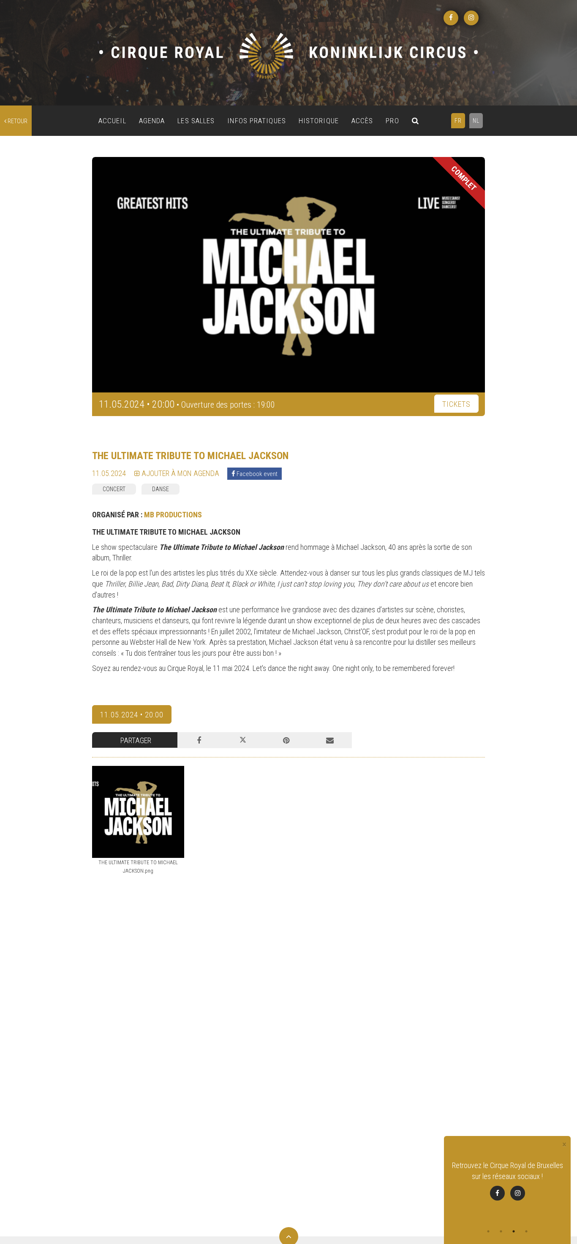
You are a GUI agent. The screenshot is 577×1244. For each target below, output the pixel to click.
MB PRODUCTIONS (173, 514)
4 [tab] (526, 1231)
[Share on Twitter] (242, 740)
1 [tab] (488, 1231)
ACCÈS (362, 120)
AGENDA (152, 120)
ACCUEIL (112, 120)
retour (16, 121)
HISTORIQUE (319, 120)
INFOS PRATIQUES (256, 120)
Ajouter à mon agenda (179, 473)
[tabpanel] (507, 1180)
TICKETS (456, 404)
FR (458, 120)
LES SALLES (196, 120)
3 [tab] (513, 1231)
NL (476, 120)
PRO (392, 120)
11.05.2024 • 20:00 (131, 714)
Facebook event (256, 474)
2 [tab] (501, 1231)
